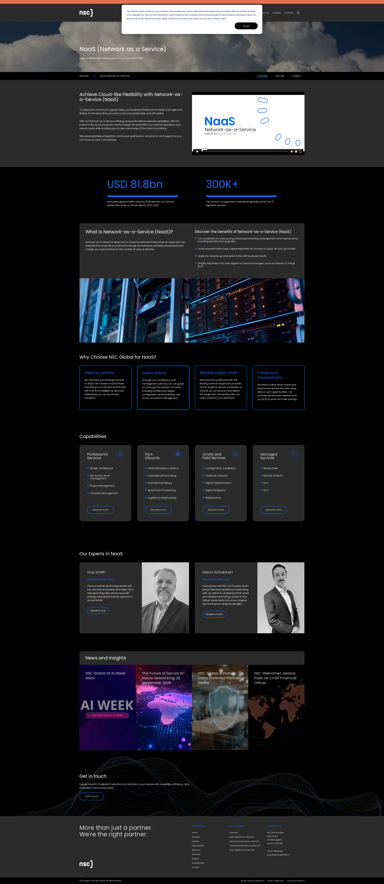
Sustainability (198, 863)
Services (84, 75)
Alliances (196, 854)
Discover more (100, 509)
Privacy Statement (275, 881)
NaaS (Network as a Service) (242, 850)
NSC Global (95, 13)
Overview (262, 75)
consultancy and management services (159, 381)
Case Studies (198, 845)
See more (291, 657)
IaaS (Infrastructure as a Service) (244, 841)
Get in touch (91, 796)
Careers (195, 858)
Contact (195, 867)
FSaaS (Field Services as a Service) (245, 845)
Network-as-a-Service (101, 121)
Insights (296, 75)
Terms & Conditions (295, 881)
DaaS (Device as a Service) (242, 837)
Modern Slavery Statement (252, 881)
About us (196, 850)
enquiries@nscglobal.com (278, 854)
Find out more (98, 740)
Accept (246, 26)
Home (194, 832)
